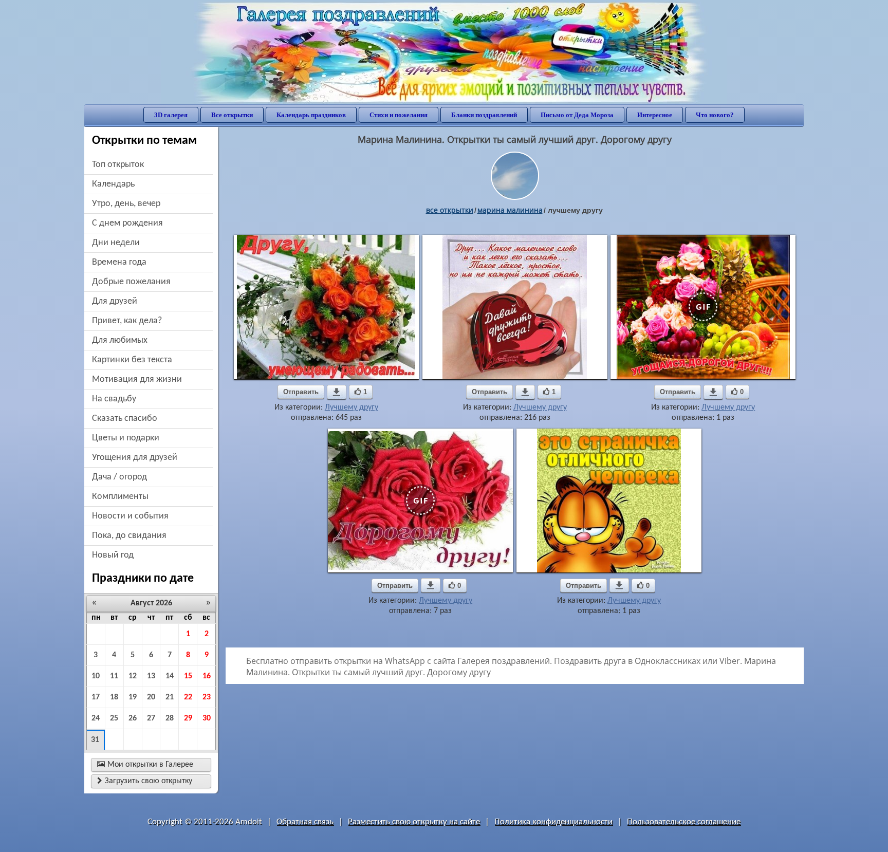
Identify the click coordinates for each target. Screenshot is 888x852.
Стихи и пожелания (398, 115)
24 (95, 718)
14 (169, 676)
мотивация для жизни (137, 379)
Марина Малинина (510, 210)
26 (132, 718)
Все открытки (232, 115)
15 (188, 676)
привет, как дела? (127, 321)
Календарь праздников (311, 115)
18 (114, 697)
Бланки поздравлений (484, 115)
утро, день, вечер (126, 204)
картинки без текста (132, 360)
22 (188, 697)
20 (151, 697)
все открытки (449, 210)
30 (206, 718)
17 (95, 697)
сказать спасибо (124, 418)
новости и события (130, 516)
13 (151, 676)
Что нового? (715, 115)
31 (95, 740)
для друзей (114, 301)
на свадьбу (114, 399)
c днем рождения (127, 223)
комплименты (120, 497)
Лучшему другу (351, 407)
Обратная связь (305, 822)
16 (206, 676)
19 (132, 697)
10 (95, 676)
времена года (119, 262)
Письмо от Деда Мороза (577, 115)
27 (151, 718)
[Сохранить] (336, 392)
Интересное (654, 115)
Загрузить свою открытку (144, 781)
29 (188, 718)
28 (169, 718)
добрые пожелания (131, 282)
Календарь (113, 184)
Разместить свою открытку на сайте (414, 822)
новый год (113, 555)
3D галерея (171, 115)
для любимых (119, 340)
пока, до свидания (129, 536)
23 (206, 697)
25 (114, 718)
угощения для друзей (134, 457)
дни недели (116, 243)
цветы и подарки (125, 438)
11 (114, 676)
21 (169, 697)
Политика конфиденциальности (553, 822)
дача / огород (119, 477)
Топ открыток (118, 165)
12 (132, 676)
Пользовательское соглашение (684, 822)
